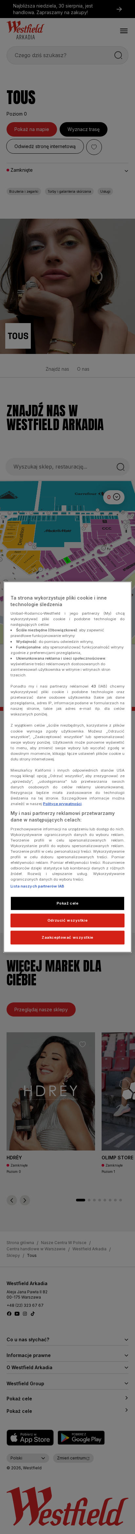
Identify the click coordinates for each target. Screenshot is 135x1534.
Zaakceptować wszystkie (67, 937)
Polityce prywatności (62, 803)
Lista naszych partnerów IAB (37, 886)
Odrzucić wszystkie (67, 920)
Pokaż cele (68, 903)
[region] (67, 767)
